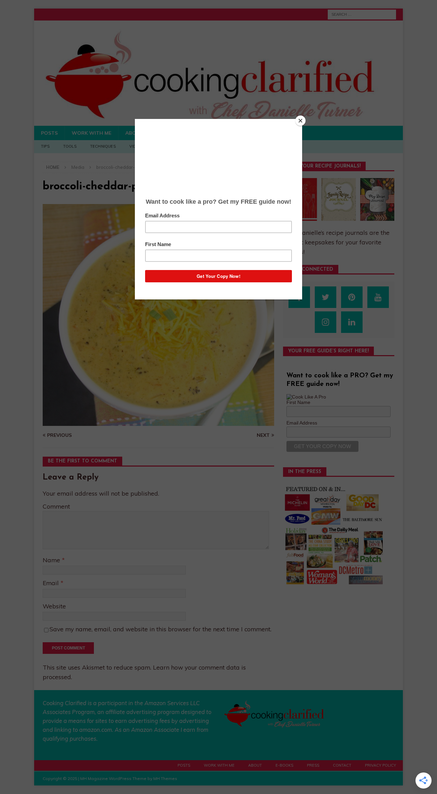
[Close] (300, 121)
